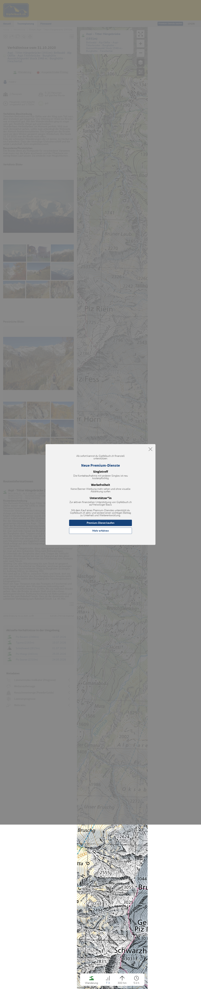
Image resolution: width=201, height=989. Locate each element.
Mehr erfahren (100, 531)
